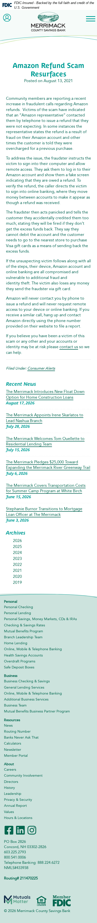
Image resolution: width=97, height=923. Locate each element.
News (8, 725)
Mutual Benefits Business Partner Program (37, 711)
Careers (10, 769)
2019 (17, 582)
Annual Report (15, 806)
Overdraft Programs (19, 661)
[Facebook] (9, 829)
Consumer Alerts (41, 368)
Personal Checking (18, 607)
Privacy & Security (18, 800)
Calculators (12, 743)
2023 (17, 558)
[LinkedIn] (20, 829)
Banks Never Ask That (21, 737)
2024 (17, 552)
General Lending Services (24, 687)
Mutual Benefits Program (23, 631)
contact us (68, 346)
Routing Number (17, 731)
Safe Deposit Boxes (19, 667)
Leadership (12, 794)
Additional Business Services (26, 699)
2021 (17, 570)
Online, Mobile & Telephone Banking (33, 649)
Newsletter (12, 750)
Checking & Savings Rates (24, 625)
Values (9, 812)
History (9, 788)
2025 (17, 546)
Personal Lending (17, 613)
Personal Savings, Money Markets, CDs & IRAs (40, 619)
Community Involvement (23, 775)
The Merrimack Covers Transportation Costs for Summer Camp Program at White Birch (46, 488)
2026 (17, 540)
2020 (17, 576)
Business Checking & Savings (27, 681)
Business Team (15, 705)
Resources (12, 720)
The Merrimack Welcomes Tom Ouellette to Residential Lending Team (45, 441)
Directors (11, 782)
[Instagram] (32, 829)
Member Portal (16, 756)
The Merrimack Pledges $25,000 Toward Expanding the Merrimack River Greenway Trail (48, 465)
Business (10, 676)
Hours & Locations (18, 818)
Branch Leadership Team (23, 637)
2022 (17, 564)
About (9, 764)
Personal (10, 601)
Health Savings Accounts (23, 655)
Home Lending (15, 643)
